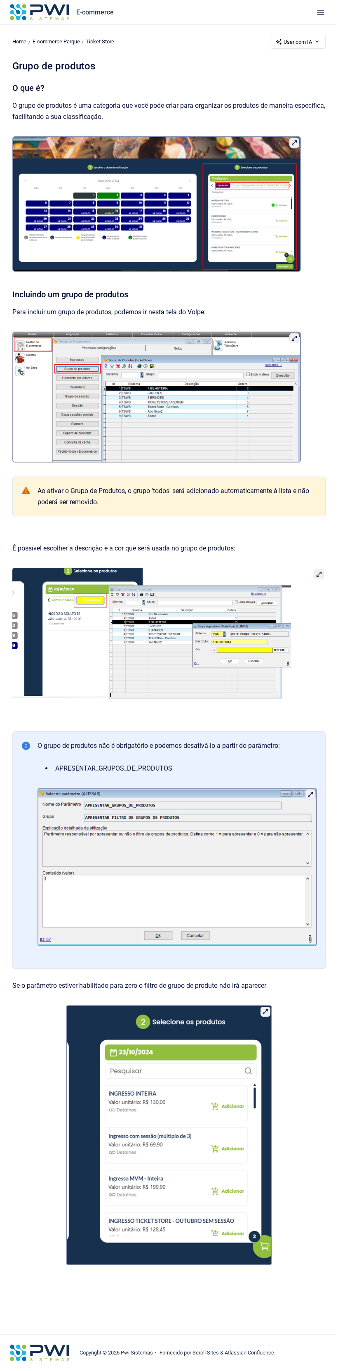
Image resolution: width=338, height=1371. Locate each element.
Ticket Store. (100, 41)
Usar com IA (298, 42)
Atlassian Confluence (249, 1353)
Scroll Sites (205, 1353)
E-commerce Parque (56, 41)
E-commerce (95, 12)
